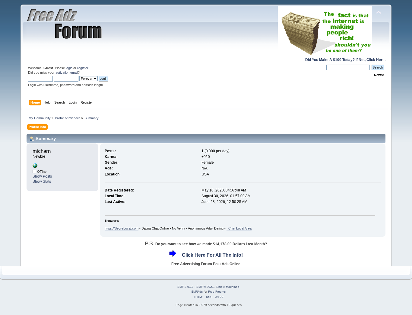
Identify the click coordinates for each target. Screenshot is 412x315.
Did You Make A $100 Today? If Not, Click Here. (345, 60)
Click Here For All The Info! (212, 255)
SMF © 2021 (205, 286)
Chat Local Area (239, 228)
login (69, 68)
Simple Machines (227, 286)
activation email (66, 72)
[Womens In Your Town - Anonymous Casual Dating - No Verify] (35, 167)
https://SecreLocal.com (121, 228)
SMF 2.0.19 (185, 286)
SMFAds (197, 291)
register (82, 68)
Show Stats (42, 181)
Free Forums (217, 291)
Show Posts (42, 176)
